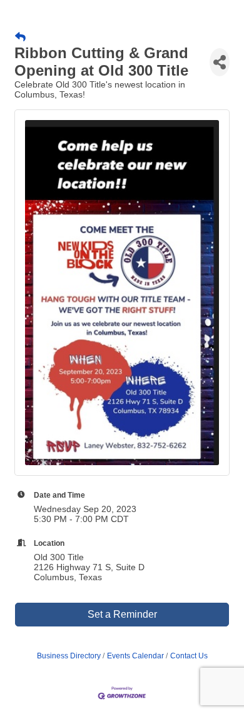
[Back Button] (20, 37)
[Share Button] (220, 62)
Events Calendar (135, 655)
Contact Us (189, 655)
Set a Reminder (122, 614)
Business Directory (69, 655)
